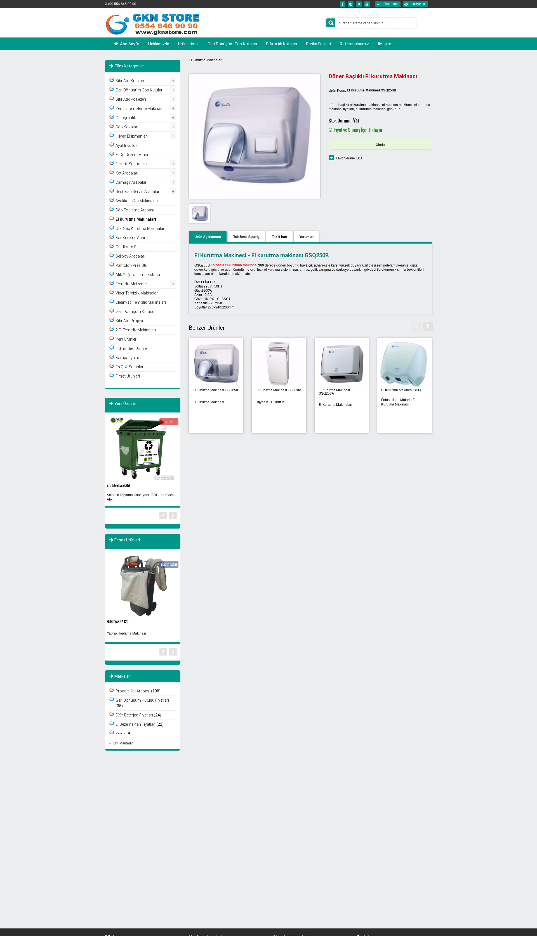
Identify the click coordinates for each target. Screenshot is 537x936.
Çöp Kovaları (127, 127)
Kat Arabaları (127, 173)
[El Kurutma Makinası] (216, 363)
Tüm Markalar (122, 743)
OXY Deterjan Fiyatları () (138, 715)
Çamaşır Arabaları (131, 182)
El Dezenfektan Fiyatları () (140, 724)
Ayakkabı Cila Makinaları (137, 201)
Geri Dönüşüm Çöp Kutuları (139, 90)
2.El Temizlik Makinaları (136, 330)
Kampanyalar (127, 357)
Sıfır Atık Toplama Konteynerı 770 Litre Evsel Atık (140, 497)
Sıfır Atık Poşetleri (131, 99)
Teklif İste (279, 236)
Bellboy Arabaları (130, 256)
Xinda (380, 144)
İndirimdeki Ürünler (132, 348)
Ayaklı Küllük (126, 145)
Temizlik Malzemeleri (134, 284)
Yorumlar (306, 236)
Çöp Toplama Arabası (135, 210)
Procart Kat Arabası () (138, 691)
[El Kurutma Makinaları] (342, 363)
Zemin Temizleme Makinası (139, 108)
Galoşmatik (126, 117)
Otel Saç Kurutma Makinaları (140, 228)
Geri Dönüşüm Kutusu (135, 311)
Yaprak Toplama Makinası (126, 633)
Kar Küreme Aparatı (133, 237)
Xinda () (123, 733)
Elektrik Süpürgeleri (132, 164)
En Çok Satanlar (129, 367)
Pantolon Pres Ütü (131, 265)
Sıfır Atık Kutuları (130, 81)
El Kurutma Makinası (208, 402)
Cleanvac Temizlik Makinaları (141, 302)
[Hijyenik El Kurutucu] (279, 363)
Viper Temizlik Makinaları (137, 293)
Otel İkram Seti (128, 247)
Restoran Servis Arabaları (138, 191)
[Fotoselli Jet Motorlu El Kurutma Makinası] (404, 363)
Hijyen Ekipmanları (132, 136)
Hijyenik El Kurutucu (271, 402)
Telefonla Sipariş (246, 236)
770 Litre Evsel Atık (119, 485)
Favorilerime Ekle (349, 157)
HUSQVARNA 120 (117, 621)
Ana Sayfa (129, 43)
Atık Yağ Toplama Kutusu (138, 274)
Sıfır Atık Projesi (129, 321)
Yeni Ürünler (126, 339)
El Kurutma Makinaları (205, 59)
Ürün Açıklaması (207, 236)
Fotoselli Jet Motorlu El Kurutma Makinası (398, 402)
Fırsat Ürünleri (128, 376)
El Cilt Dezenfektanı (132, 154)
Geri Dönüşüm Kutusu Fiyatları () (142, 703)
